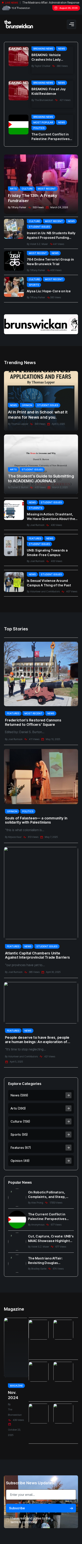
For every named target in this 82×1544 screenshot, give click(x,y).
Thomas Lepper (19, 423)
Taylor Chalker (42, 65)
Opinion (27, 405)
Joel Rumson (37, 525)
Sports (34, 284)
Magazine (16, 1385)
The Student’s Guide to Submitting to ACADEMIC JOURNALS (41, 478)
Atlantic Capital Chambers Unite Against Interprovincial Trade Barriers (37, 955)
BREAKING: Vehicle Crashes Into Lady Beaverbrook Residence (50, 57)
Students (35, 507)
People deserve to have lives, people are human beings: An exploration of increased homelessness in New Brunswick (37, 1039)
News (61, 48)
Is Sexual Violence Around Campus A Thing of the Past (49, 583)
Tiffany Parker (18, 207)
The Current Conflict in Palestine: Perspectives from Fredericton (50, 136)
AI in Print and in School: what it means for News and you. (37, 415)
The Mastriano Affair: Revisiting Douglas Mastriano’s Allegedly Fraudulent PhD (45, 1260)
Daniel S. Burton (19, 487)
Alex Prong (37, 1202)
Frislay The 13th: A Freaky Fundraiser (32, 198)
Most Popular (43, 122)
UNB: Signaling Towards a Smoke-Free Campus (47, 552)
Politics (39, 128)
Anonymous (37, 1224)
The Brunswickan (44, 100)
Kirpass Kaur (14, 836)
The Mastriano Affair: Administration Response (50, 2)
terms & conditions (24, 1522)
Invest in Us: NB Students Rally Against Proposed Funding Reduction (51, 235)
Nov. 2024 (13, 1395)
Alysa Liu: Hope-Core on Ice (49, 291)
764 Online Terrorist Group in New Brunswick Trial (50, 261)
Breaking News (43, 48)
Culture (27, 188)
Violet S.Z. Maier (39, 244)
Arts (13, 188)
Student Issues (39, 226)
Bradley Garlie (38, 1268)
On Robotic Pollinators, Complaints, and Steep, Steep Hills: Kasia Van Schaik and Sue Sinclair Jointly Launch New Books (51, 1194)
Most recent (47, 188)
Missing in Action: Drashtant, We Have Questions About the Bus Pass (51, 516)
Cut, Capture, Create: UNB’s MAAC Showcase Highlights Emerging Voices (51, 1238)
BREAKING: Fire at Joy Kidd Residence (48, 91)
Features (35, 538)
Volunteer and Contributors (45, 591)
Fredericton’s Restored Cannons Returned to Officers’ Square (33, 722)
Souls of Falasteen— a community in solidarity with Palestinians (36, 820)
